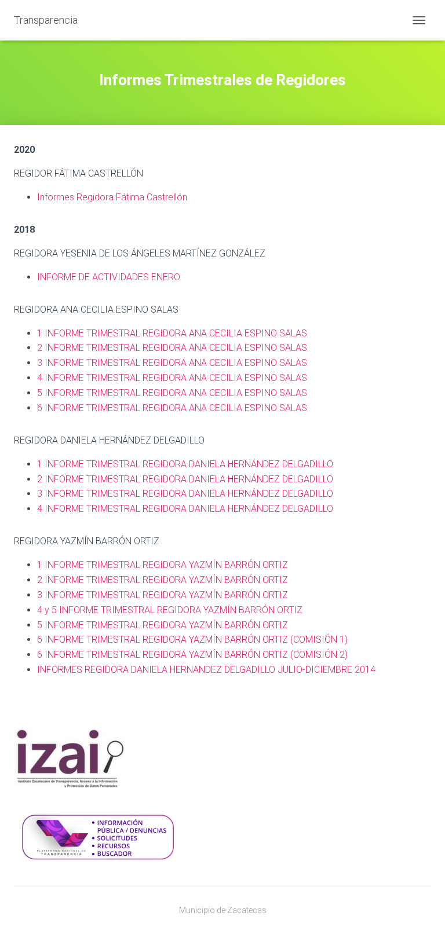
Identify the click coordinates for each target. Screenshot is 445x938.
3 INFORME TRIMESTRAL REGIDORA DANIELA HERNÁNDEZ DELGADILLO (185, 493)
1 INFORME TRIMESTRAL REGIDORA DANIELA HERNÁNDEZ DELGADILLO (185, 464)
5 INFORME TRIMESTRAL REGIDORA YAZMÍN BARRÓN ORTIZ (162, 625)
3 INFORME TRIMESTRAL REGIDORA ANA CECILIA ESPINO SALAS (172, 362)
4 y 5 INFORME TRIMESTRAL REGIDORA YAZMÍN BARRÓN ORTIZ (169, 609)
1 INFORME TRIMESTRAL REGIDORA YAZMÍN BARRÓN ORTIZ (162, 564)
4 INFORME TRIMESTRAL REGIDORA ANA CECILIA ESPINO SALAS (172, 377)
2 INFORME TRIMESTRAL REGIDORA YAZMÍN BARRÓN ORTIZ (162, 579)
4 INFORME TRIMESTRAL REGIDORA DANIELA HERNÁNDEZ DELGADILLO (185, 508)
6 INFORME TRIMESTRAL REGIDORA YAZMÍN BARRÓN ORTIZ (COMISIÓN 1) (192, 639)
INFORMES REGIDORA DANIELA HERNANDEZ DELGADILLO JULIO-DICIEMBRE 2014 (206, 669)
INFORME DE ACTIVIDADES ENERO (108, 277)
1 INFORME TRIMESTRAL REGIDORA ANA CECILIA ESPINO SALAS (172, 333)
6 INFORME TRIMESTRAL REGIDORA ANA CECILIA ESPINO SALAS (172, 407)
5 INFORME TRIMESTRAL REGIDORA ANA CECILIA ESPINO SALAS (172, 392)
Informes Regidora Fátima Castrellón (113, 197)
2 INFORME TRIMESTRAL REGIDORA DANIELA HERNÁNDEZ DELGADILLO (185, 479)
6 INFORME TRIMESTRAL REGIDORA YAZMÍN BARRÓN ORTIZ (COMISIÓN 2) (192, 654)
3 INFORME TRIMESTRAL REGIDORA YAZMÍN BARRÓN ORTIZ (162, 594)
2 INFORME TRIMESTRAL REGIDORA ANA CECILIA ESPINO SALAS (172, 347)
